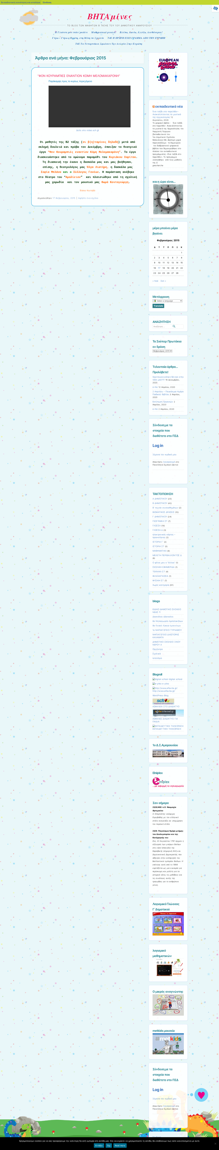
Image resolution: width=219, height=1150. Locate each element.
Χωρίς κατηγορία (161, 585)
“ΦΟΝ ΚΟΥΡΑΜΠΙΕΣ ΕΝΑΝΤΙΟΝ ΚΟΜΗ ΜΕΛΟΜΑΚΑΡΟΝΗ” (79, 76)
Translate (158, 306)
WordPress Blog (160, 695)
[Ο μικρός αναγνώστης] (168, 1015)
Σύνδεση (47, 2)
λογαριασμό (169, 462)
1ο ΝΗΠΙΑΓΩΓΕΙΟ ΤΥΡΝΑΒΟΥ (167, 630)
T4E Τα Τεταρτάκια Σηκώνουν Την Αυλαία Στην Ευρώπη (108, 43)
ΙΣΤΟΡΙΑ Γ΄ (158, 542)
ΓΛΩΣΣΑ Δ (158, 530)
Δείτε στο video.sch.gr (87, 130)
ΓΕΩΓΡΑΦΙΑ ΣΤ (160, 521)
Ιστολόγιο (157, 658)
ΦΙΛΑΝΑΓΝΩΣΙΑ (160, 576)
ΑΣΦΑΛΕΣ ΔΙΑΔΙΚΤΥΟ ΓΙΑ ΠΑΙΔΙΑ (165, 720)
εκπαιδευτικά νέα (169, 106)
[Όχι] (215, 1143)
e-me (155, 387)
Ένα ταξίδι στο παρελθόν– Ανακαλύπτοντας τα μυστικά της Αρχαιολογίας (167, 114)
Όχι (108, 1145)
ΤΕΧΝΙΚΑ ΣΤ (159, 571)
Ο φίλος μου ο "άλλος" (164, 562)
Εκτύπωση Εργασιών (163, 401)
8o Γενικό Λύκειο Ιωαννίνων (167, 625)
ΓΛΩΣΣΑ (157, 525)
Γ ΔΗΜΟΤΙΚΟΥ (160, 516)
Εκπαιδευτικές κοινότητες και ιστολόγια (20, 2)
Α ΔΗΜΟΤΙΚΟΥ (160, 499)
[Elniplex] (168, 782)
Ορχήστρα (158, 649)
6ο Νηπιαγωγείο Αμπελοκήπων (168, 621)
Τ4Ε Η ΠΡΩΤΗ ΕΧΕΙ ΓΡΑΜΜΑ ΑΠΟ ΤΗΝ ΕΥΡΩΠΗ (136, 38)
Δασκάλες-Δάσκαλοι (163, 616)
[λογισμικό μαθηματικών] (168, 976)
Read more (120, 1145)
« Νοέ (155, 281)
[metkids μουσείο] (168, 1053)
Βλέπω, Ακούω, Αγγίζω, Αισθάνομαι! (141, 32)
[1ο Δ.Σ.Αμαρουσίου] (168, 753)
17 (159, 268)
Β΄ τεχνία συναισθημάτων (165, 507)
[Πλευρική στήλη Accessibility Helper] (215, 8)
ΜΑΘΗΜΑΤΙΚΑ (160, 551)
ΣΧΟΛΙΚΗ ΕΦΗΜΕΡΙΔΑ (164, 567)
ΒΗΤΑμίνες (109, 16)
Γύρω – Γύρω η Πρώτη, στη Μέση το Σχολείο (78, 38)
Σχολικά (157, 653)
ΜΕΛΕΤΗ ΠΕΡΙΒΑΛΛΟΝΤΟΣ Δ (167, 555)
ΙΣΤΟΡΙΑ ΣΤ (158, 546)
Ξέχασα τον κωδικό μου (165, 454)
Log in (158, 445)
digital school (175, 679)
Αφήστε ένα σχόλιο (88, 198)
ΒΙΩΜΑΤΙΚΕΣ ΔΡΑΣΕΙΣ (163, 512)
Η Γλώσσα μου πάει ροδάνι (71, 32)
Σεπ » (163, 281)
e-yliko (165, 683)
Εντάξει (99, 1145)
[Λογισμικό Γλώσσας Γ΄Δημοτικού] (168, 935)
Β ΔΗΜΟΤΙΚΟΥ (160, 503)
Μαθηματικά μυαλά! (103, 32)
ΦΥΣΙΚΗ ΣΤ (158, 580)
